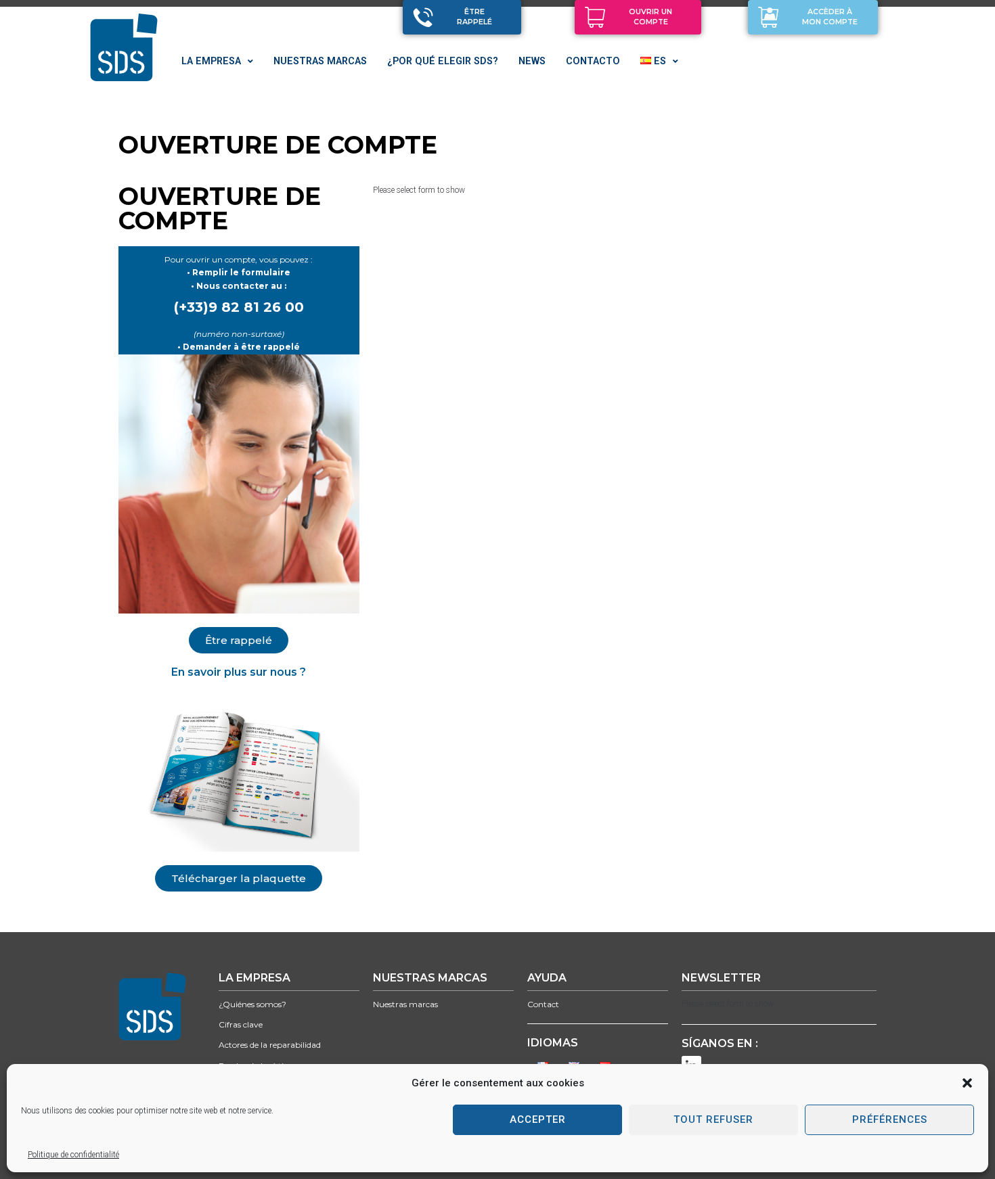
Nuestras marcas (405, 1004)
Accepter (538, 1119)
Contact (543, 1004)
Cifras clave (241, 1024)
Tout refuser (713, 1119)
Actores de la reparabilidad (270, 1045)
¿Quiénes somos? (252, 1004)
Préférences (889, 1119)
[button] (967, 1083)
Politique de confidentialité (73, 1154)
